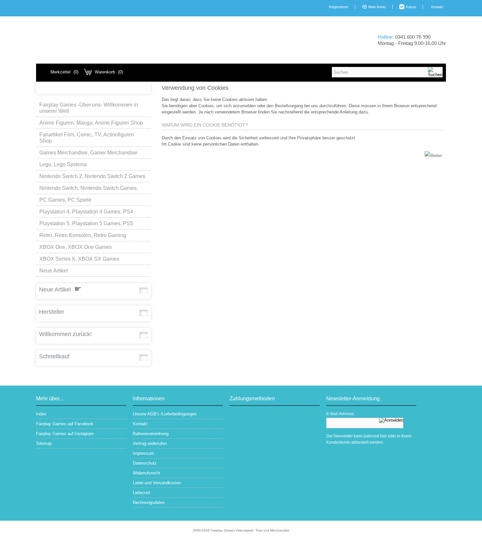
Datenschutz (145, 463)
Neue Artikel (53, 270)
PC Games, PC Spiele (65, 200)
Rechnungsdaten (149, 502)
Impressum (143, 453)
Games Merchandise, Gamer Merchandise (88, 152)
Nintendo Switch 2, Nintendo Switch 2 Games (92, 176)
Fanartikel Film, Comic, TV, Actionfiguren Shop (86, 138)
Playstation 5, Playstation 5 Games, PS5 (86, 223)
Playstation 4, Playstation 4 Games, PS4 (86, 211)
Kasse (411, 7)
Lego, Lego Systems (63, 164)
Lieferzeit (141, 492)
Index (41, 413)
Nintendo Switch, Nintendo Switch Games (88, 188)
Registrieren (338, 7)
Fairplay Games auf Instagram (65, 433)
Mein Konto (377, 7)
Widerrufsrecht (146, 472)
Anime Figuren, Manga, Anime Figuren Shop (91, 123)
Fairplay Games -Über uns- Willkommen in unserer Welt (88, 108)
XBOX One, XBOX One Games (75, 247)
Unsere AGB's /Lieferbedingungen (164, 413)
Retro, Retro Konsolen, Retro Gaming (82, 235)
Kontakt (437, 7)
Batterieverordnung (151, 433)
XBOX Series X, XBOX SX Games (79, 259)
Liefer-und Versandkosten (157, 482)
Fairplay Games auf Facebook (64, 423)
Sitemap (44, 443)
